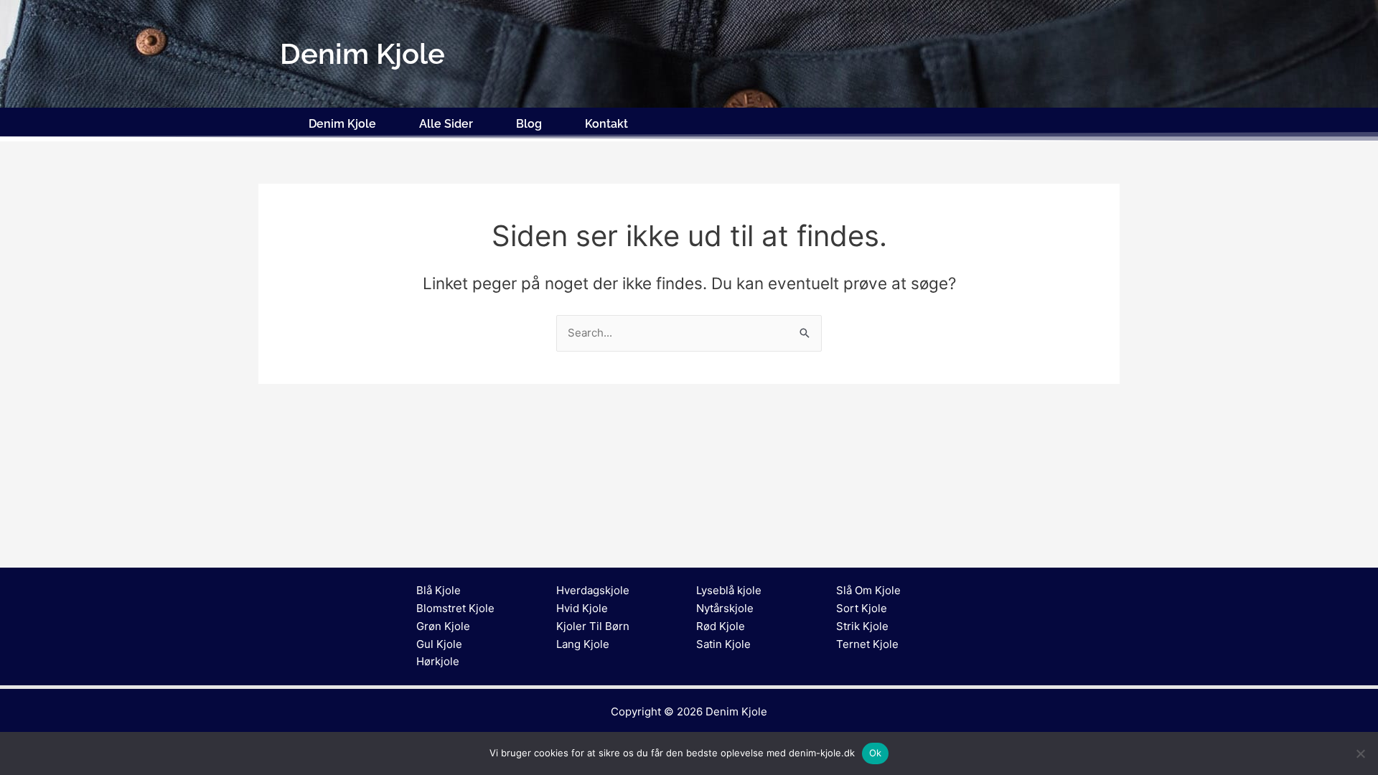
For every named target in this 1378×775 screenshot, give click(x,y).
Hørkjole (437, 661)
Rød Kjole (720, 626)
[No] (1360, 753)
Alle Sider (446, 124)
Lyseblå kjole (728, 590)
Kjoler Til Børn (592, 626)
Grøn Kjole (443, 626)
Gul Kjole (439, 644)
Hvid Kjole (582, 608)
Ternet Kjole (867, 644)
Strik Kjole (862, 626)
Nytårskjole (725, 608)
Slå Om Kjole (868, 590)
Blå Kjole (438, 590)
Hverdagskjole (592, 590)
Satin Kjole (723, 644)
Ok (875, 752)
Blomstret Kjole (455, 608)
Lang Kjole (582, 644)
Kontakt (606, 124)
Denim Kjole (342, 124)
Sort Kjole (861, 608)
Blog (529, 124)
